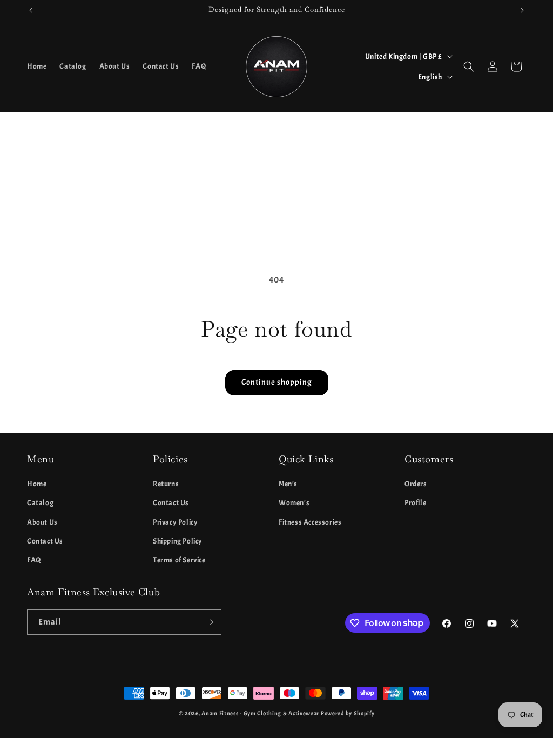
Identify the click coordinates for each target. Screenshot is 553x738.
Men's (288, 483)
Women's (294, 502)
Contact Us (45, 541)
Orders (415, 483)
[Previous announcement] (31, 10)
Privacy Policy (175, 522)
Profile (415, 502)
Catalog (40, 502)
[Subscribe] (209, 622)
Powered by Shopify (348, 713)
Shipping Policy (178, 541)
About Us (42, 522)
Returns (166, 483)
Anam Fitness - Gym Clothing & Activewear (260, 713)
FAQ (34, 560)
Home (36, 483)
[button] (469, 66)
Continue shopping (276, 382)
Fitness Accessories (310, 522)
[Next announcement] (522, 10)
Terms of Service (179, 560)
